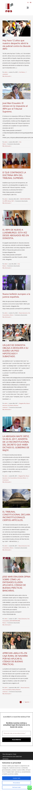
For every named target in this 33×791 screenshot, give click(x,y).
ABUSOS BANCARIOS (25, 199)
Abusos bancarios (23, 313)
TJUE (13, 201)
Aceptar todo (16, 778)
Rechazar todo (16, 787)
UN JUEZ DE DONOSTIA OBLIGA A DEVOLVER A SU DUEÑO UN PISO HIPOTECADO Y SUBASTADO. (15, 351)
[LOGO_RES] (9, 2)
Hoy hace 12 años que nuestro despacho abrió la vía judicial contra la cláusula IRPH (16, 44)
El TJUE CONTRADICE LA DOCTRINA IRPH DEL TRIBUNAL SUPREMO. (14, 175)
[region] (16, 775)
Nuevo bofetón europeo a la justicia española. (16, 295)
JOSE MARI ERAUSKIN (15, 620)
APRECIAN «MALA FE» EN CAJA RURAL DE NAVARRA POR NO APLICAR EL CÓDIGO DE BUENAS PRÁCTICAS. (15, 659)
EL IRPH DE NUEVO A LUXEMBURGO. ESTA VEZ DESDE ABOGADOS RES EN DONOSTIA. (16, 234)
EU (28, 2)
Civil (20, 72)
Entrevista (20, 478)
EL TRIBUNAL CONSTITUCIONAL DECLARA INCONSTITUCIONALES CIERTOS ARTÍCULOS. (16, 516)
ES (30, 2)
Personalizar (16, 783)
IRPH (6, 201)
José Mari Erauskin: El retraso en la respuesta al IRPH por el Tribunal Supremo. (15, 107)
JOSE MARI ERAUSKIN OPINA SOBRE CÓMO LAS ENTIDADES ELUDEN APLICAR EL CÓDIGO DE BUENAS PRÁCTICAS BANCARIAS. (16, 583)
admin (5, 72)
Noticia (23, 72)
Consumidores (6, 315)
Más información (6, 76)
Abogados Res (22, 403)
